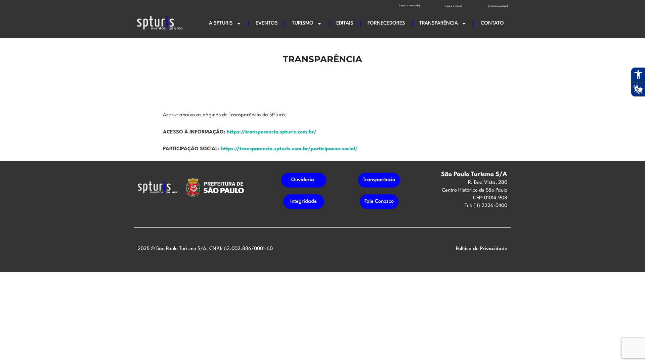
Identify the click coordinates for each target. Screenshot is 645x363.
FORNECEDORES (386, 23)
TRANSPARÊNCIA (438, 23)
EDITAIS (344, 23)
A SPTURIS (221, 23)
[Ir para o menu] (453, 6)
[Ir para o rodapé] (498, 6)
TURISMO (302, 23)
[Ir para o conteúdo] (409, 5)
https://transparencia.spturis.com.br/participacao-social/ (289, 149)
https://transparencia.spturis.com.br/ (271, 132)
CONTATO (492, 23)
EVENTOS (267, 23)
